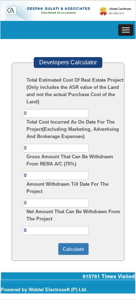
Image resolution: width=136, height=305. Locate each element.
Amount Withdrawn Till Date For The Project (67, 187)
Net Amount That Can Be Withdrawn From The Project (73, 215)
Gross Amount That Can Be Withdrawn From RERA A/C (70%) (69, 160)
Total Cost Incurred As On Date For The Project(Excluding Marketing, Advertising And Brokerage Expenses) (72, 129)
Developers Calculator (68, 62)
